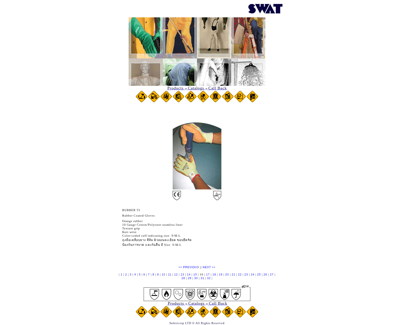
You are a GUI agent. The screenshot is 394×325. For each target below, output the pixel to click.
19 (221, 274)
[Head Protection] (141, 101)
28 (183, 278)
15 (195, 274)
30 (196, 278)
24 (252, 274)
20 (227, 274)
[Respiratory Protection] (178, 101)
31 (202, 278)
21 (233, 274)
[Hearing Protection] (166, 101)
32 (209, 278)
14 (189, 274)
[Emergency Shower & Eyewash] (252, 101)
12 (176, 274)
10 (163, 274)
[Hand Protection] (191, 101)
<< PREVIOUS (189, 267)
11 (169, 274)
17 (208, 274)
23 (246, 274)
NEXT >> (209, 267)
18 (214, 274)
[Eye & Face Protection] (154, 101)
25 (259, 274)
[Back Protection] (215, 101)
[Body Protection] (203, 101)
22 (240, 274)
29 (190, 278)
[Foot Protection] (240, 101)
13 (182, 274)
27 (272, 274)
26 (265, 274)
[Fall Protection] (227, 101)
